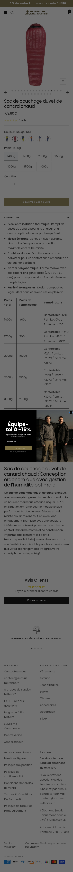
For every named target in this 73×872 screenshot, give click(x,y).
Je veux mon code (18, 448)
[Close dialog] (70, 412)
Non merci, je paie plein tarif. (18, 451)
